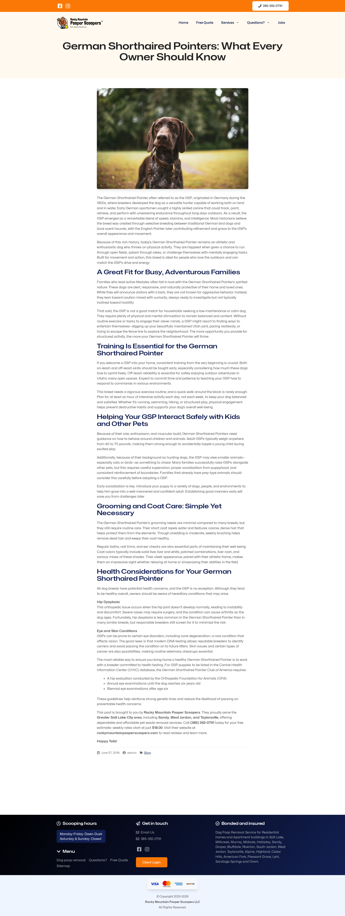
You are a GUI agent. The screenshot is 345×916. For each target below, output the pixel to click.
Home (183, 23)
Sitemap (63, 866)
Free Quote (204, 23)
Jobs (281, 23)
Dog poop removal (71, 860)
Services (227, 23)
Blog (147, 753)
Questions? (256, 23)
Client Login (151, 862)
